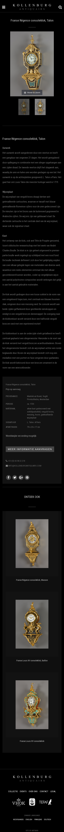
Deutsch (47, 819)
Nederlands (18, 819)
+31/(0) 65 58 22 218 (16, 461)
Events (23, 791)
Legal (53, 791)
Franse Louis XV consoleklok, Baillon (32, 660)
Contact (44, 791)
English (29, 819)
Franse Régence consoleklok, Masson (32, 580)
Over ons (33, 791)
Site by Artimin (32, 831)
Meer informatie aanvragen (30, 449)
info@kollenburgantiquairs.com (24, 466)
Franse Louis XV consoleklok (32, 741)
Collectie (13, 791)
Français (38, 819)
